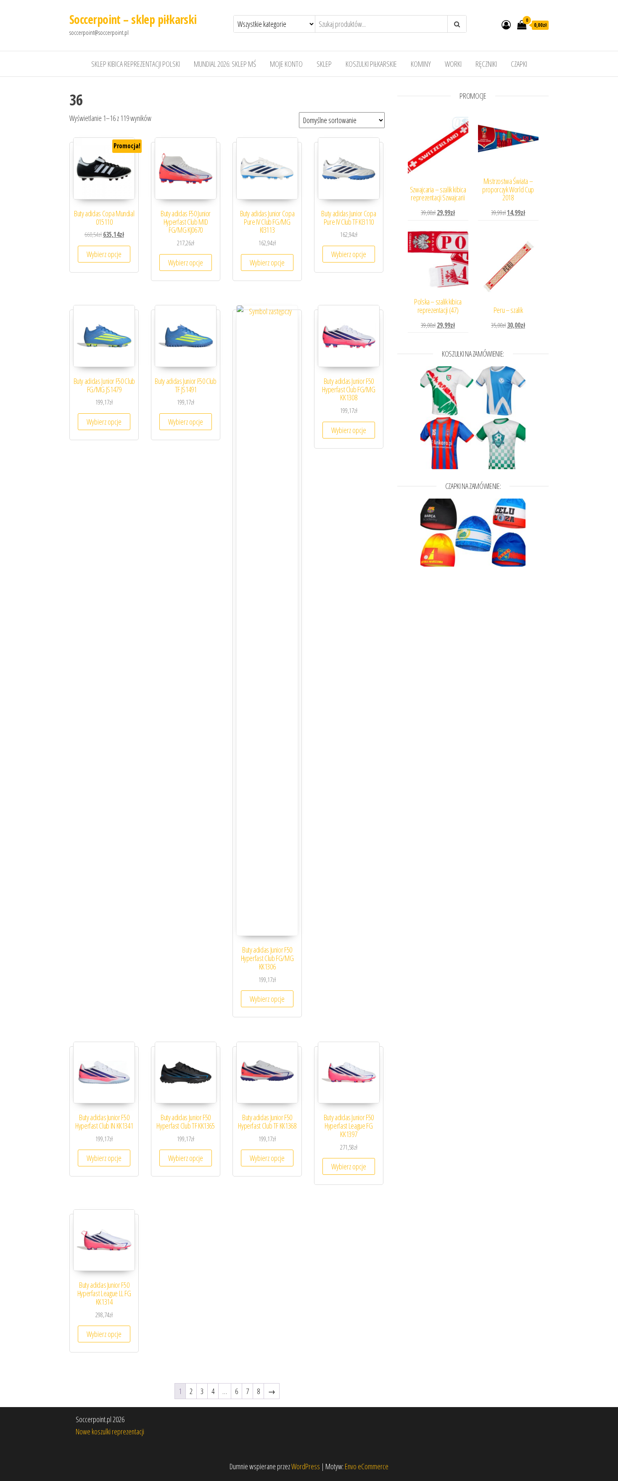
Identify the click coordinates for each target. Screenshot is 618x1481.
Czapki (519, 64)
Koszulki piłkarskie (371, 64)
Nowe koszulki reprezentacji (110, 1431)
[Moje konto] (506, 24)
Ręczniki (486, 64)
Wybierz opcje (104, 254)
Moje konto (286, 64)
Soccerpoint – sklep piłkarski (133, 19)
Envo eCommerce (366, 1466)
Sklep (324, 64)
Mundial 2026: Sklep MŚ (225, 64)
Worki (453, 64)
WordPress (305, 1466)
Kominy (421, 64)
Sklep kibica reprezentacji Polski (135, 64)
